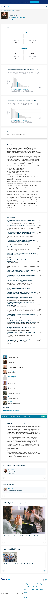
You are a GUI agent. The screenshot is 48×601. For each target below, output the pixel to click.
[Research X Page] (46, 580)
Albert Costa (11, 401)
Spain (12, 19)
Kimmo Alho (11, 356)
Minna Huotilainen (12, 376)
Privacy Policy (39, 589)
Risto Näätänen (11, 361)
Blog (25, 589)
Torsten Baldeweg (12, 392)
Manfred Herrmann (12, 397)
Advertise (32, 589)
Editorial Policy (39, 586)
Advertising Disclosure (41, 584)
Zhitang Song (11, 488)
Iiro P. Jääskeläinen (12, 382)
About (25, 595)
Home (2, 10)
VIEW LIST (34, 2)
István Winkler (11, 366)
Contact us (43, 416)
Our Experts (27, 598)
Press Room (33, 586)
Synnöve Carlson (12, 387)
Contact (32, 584)
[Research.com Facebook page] (43, 580)
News (25, 592)
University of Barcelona (17, 17)
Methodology (27, 586)
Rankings (26, 584)
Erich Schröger (11, 371)
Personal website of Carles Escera (11, 410)
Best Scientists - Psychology (9, 10)
